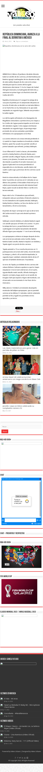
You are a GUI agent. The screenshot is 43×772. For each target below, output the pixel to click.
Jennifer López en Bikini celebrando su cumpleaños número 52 (18, 407)
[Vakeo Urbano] (21, 12)
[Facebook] (18, 757)
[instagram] (27, 757)
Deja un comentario (22, 41)
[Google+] (16, 757)
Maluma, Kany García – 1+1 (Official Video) (21, 741)
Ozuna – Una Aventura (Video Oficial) (19, 735)
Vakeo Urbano (36, 751)
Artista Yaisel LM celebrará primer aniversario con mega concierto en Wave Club (21, 378)
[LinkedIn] (22, 757)
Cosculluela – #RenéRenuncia (16, 713)
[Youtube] (25, 757)
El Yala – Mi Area (11, 699)
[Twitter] (20, 757)
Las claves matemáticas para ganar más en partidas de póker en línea (20, 349)
